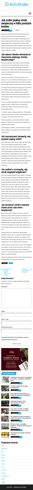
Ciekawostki (4, 449)
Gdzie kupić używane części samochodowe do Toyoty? (18, 402)
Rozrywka (3, 470)
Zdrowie (3, 482)
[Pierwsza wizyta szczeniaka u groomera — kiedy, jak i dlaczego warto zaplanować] (5, 426)
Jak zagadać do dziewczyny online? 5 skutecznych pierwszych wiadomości (20, 417)
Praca (2, 467)
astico (17, 30)
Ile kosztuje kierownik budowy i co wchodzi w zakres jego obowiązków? (20, 394)
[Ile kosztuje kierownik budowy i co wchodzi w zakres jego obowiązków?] (5, 396)
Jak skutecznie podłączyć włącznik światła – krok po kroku (7, 272)
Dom (11, 263)
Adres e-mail (5, 319)
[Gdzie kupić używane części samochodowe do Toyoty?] (5, 403)
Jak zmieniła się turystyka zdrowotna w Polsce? (20, 433)
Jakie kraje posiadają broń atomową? (25, 271)
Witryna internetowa (6, 327)
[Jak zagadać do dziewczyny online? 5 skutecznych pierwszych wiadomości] (5, 418)
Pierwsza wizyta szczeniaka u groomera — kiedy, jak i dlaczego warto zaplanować (20, 425)
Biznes (3, 446)
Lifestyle (3, 461)
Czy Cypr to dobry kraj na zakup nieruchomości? (18, 386)
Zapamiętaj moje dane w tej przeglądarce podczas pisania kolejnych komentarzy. (15, 338)
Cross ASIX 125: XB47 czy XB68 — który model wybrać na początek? (19, 409)
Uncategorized (5, 476)
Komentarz (4, 286)
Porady (3, 464)
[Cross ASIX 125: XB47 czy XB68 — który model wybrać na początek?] (5, 411)
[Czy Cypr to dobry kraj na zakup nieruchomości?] (5, 388)
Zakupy (3, 479)
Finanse (3, 455)
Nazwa (3, 311)
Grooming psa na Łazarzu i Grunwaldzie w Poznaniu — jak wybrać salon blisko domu (21, 378)
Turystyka (3, 473)
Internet (3, 458)
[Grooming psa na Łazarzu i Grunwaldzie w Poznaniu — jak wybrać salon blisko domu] (5, 379)
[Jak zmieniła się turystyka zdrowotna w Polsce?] (5, 435)
